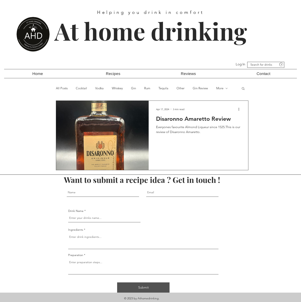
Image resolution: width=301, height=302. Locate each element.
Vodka (99, 88)
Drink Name (76, 210)
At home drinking (150, 31)
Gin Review (200, 88)
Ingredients (75, 229)
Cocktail (81, 88)
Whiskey (117, 88)
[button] (113, 73)
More (219, 88)
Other (180, 88)
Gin (133, 88)
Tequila (163, 88)
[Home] (281, 64)
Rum (147, 88)
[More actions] (240, 109)
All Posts (62, 88)
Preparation (76, 255)
